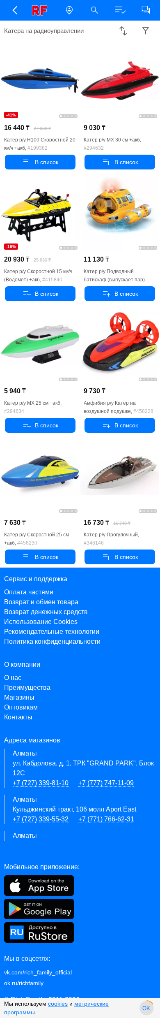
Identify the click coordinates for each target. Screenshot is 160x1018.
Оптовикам (21, 707)
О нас (12, 677)
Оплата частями (28, 592)
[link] (42, 10)
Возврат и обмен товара (41, 601)
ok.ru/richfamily (23, 983)
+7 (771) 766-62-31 (106, 819)
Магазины (19, 697)
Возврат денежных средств (46, 611)
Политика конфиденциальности (52, 641)
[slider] (146, 1008)
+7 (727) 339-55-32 (41, 819)
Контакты (18, 717)
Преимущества (27, 687)
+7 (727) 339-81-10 (41, 782)
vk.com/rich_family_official (38, 972)
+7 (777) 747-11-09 (106, 782)
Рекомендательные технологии (51, 631)
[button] (14, 10)
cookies (58, 1003)
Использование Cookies (41, 621)
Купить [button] (40, 162)
